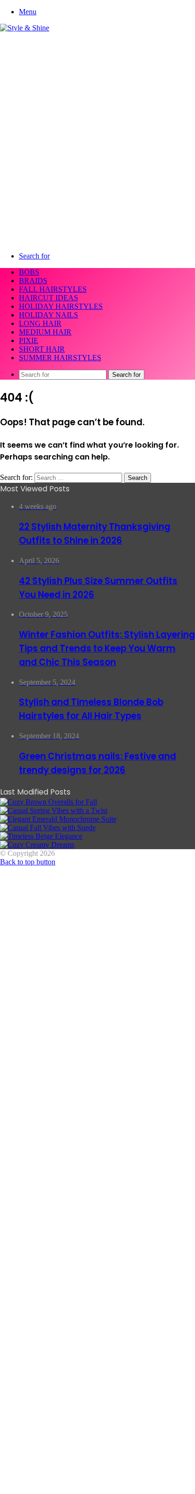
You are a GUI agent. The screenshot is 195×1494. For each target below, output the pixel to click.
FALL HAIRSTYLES (53, 289)
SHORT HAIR (42, 349)
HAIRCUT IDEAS (48, 298)
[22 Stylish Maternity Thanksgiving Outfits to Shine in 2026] (48, 802)
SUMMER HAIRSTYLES (60, 358)
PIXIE (28, 340)
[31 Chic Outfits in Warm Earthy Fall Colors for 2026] (58, 819)
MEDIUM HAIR (45, 332)
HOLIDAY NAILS (48, 315)
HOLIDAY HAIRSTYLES (61, 306)
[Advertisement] (97, 135)
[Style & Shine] (24, 28)
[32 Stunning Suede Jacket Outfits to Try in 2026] (48, 828)
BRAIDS (33, 281)
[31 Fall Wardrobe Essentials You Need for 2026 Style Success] (37, 845)
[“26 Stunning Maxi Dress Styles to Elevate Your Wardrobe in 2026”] (41, 836)
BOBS (29, 272)
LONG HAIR (40, 323)
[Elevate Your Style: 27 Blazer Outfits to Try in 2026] (53, 810)
